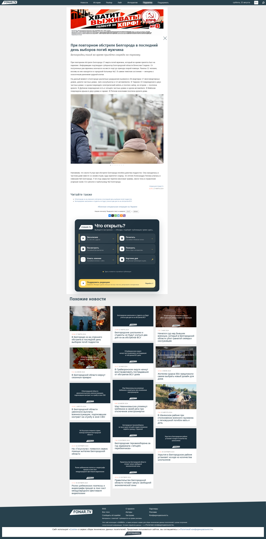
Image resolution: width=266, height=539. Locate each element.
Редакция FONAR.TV (156, 186)
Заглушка (130, 515)
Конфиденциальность (158, 515)
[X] (112, 215)
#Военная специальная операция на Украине (117, 207)
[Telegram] (118, 215)
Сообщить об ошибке (111, 515)
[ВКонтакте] (109, 215)
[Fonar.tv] (9, 3)
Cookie (73, 529)
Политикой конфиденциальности (196, 529)
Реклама (153, 512)
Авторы (129, 512)
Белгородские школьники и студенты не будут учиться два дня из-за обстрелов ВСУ (103, 201)
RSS (104, 509)
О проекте (130, 509)
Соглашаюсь (134, 533)
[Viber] (124, 215)
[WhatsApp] (115, 215)
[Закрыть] (165, 38)
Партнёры (153, 509)
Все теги (106, 512)
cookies (121, 522)
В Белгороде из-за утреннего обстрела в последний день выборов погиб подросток (103, 199)
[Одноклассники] (121, 215)
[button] (161, 96)
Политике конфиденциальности (159, 525)
